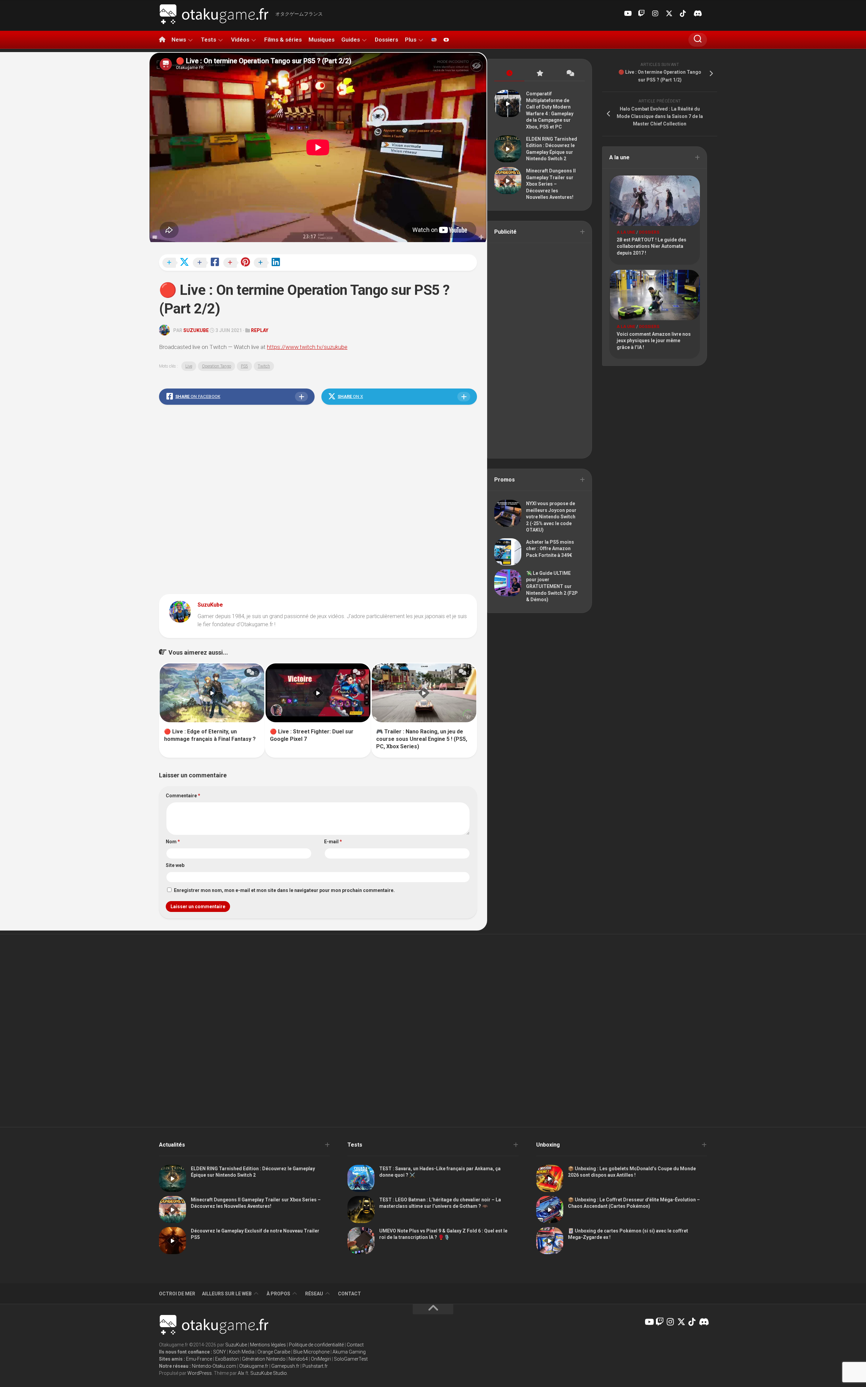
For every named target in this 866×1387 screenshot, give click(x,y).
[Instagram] (655, 13)
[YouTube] (627, 13)
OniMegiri (321, 1359)
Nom (173, 841)
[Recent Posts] (509, 73)
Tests (208, 39)
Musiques (322, 39)
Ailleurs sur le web (227, 1293)
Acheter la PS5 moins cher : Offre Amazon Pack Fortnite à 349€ (550, 548)
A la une (626, 232)
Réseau (314, 1293)
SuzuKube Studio (268, 1373)
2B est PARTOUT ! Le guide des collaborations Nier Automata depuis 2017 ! (651, 246)
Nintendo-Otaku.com (214, 1366)
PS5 (244, 366)
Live (188, 366)
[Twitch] (641, 13)
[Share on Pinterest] (238, 263)
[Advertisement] (318, 501)
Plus (410, 39)
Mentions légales (268, 1344)
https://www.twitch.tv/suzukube (307, 347)
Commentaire (183, 795)
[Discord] (696, 13)
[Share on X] (177, 263)
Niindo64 (298, 1359)
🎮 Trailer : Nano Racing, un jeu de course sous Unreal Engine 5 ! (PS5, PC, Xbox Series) (421, 739)
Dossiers (386, 39)
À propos (278, 1293)
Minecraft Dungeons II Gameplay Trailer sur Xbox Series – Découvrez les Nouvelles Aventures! (551, 184)
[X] (669, 13)
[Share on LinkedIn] (269, 263)
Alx (241, 1373)
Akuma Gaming (349, 1352)
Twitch (264, 366)
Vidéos (240, 39)
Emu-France (199, 1359)
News (179, 39)
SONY (219, 1352)
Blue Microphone (311, 1352)
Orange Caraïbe (273, 1352)
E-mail (333, 841)
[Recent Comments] (570, 73)
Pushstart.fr (315, 1366)
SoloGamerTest (351, 1359)
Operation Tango (216, 366)
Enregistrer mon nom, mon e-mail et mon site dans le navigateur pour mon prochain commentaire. (284, 890)
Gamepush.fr (285, 1366)
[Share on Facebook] (208, 263)
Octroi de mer (177, 1293)
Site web (175, 865)
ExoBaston (227, 1359)
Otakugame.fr (253, 1366)
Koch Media (241, 1352)
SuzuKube (196, 330)
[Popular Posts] (539, 73)
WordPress (199, 1373)
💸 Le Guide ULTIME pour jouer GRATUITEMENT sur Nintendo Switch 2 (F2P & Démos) (552, 586)
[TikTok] (683, 13)
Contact (349, 1293)
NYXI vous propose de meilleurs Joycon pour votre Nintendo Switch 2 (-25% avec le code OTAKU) (551, 517)
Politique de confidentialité (316, 1344)
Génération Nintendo (264, 1359)
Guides (350, 39)
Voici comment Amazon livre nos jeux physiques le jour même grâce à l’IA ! (654, 340)
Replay (259, 330)
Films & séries (283, 39)
